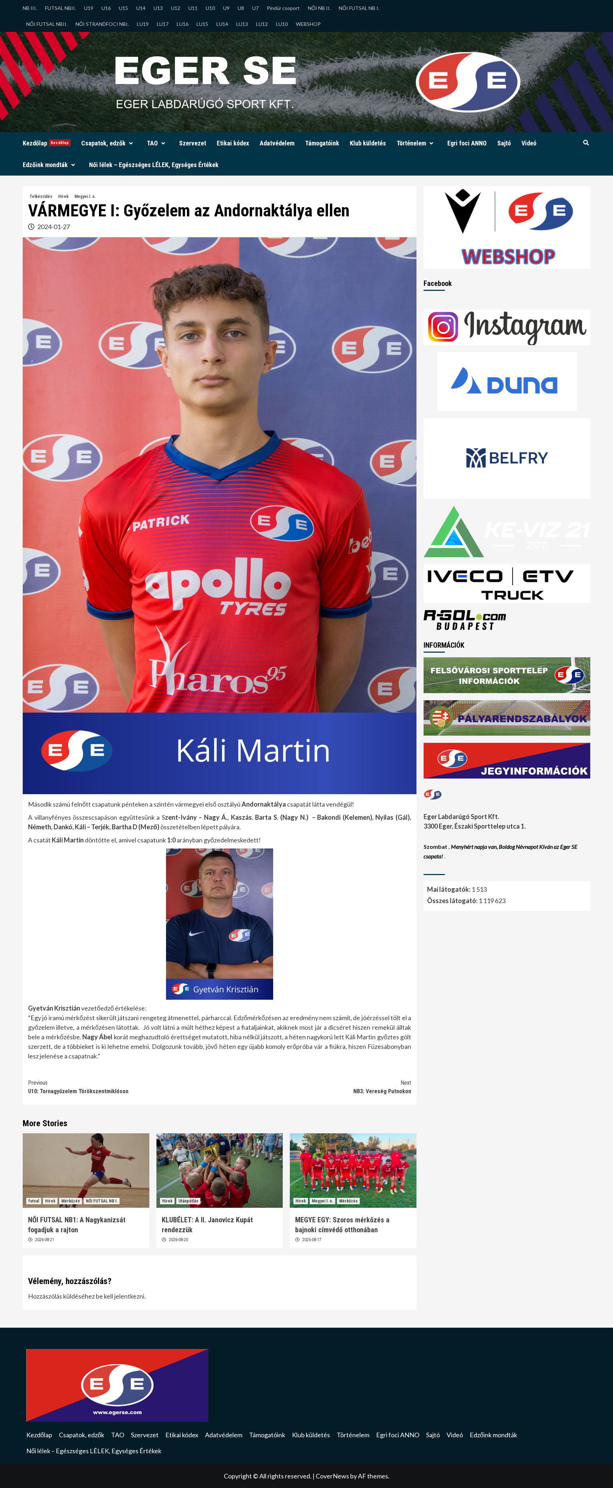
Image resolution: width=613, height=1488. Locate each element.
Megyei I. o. (85, 196)
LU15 (202, 24)
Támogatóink (322, 143)
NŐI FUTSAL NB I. (359, 8)
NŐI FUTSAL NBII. (46, 24)
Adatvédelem (277, 143)
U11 (193, 8)
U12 (175, 8)
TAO (152, 143)
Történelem (411, 143)
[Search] (585, 143)
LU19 (143, 24)
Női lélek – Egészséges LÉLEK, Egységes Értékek (154, 164)
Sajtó (504, 143)
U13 (158, 8)
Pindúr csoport (283, 8)
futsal (33, 1201)
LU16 (182, 24)
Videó (528, 143)
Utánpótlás (188, 1201)
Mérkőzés (70, 1201)
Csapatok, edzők (103, 143)
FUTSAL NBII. (60, 8)
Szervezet (192, 143)
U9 (226, 8)
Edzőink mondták (45, 164)
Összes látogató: (453, 901)
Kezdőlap (46, 143)
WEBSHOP (308, 24)
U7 (255, 8)
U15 (123, 8)
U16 (106, 8)
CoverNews (332, 1476)
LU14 (222, 24)
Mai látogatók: (449, 889)
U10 (210, 8)
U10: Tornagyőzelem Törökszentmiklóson (78, 1087)
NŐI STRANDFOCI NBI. (102, 24)
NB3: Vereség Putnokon (382, 1087)
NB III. (30, 8)
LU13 (242, 24)
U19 (88, 8)
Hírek (63, 196)
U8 (241, 8)
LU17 (163, 24)
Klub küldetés (368, 143)
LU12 (262, 24)
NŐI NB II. (319, 8)
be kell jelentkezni (120, 1296)
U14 (140, 8)
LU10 (282, 24)
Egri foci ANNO (467, 143)
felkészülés (41, 196)
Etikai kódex (233, 143)
